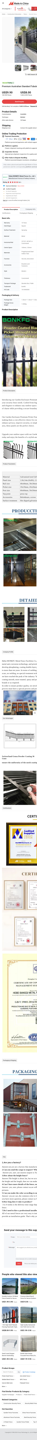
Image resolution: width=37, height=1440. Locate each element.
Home (3, 14)
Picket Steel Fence (7, 1376)
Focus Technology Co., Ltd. (25, 1432)
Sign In (5, 200)
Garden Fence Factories (11, 1413)
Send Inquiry (19, 102)
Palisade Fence (24, 1383)
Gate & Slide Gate (7, 1383)
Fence (25, 14)
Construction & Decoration (14, 14)
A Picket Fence (8, 1422)
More (3, 1425)
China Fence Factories (29, 1413)
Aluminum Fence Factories (12, 1417)
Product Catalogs (29, 1372)
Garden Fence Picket (23, 1422)
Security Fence (33, 14)
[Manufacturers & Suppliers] (18, 3)
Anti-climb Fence (25, 1376)
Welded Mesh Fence (8, 1379)
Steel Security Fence (30, 1417)
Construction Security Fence (12, 1403)
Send (18, 1263)
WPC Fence (23, 1379)
